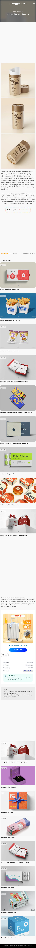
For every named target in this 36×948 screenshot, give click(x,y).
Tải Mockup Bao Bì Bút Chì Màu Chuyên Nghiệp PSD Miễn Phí (16, 412)
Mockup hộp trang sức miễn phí (9, 787)
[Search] (34, 3)
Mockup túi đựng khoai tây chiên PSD (10, 320)
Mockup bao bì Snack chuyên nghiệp (10, 351)
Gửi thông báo (27, 670)
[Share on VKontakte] (28, 254)
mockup (20, 196)
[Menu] (2, 4)
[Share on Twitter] (24, 254)
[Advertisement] (18, 42)
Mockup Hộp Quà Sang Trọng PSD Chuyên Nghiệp (13, 535)
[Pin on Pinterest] (26, 254)
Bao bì (14, 11)
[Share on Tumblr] (32, 254)
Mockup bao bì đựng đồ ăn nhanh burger (11, 504)
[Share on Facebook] (22, 254)
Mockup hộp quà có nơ (7, 812)
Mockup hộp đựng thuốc (7, 887)
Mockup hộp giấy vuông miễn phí (9, 937)
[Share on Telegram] (34, 254)
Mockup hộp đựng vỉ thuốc (7, 474)
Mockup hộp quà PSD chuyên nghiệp (10, 289)
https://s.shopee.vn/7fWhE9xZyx (18, 645)
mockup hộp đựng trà (20, 172)
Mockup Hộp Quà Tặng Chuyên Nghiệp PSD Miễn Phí (14, 443)
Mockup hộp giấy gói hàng (8, 837)
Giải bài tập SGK (28, 945)
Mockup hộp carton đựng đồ (8, 912)
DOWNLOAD (18, 650)
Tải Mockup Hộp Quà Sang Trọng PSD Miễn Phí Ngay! (14, 381)
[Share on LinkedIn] (30, 254)
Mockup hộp (19, 11)
